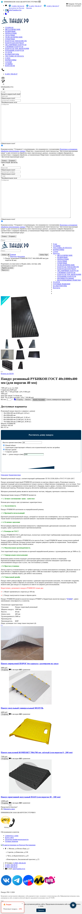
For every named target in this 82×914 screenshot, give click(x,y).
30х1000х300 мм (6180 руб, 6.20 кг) (16, 413)
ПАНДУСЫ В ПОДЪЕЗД (14, 43)
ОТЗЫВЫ (8, 64)
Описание (4, 475)
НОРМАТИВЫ (10, 60)
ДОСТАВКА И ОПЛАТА (14, 56)
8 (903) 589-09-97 (11, 867)
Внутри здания (10, 449)
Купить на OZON (7, 374)
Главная (13, 254)
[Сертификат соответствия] (15, 399)
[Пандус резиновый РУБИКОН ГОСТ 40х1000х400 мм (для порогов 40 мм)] (27, 338)
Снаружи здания (11, 452)
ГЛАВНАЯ (9, 27)
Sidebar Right (44, 254)
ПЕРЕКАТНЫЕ (11, 33)
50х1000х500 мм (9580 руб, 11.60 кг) (17, 417)
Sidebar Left (5, 254)
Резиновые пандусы (12, 909)
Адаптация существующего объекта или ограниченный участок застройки (32, 447)
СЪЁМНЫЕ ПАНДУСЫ (14, 46)
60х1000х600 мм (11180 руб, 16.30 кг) (17, 419)
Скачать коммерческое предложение (58, 399)
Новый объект (10, 445)
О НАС (7, 58)
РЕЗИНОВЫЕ (10, 31)
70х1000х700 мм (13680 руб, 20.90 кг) (17, 422)
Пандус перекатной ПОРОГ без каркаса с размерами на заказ (30, 663)
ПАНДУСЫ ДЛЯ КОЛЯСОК (16, 41)
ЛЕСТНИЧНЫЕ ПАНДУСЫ (15, 45)
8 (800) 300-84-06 (19, 863)
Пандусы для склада (17, 256)
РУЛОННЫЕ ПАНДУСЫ (14, 50)
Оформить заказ (9, 809)
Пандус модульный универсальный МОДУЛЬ (22, 708)
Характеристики (15, 475)
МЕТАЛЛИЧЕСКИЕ (12, 29)
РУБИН (69, 599)
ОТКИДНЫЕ (10, 39)
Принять (41, 910)
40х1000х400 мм (9, 415)
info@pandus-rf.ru (15, 10)
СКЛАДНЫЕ (10, 35)
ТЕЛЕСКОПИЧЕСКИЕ (14, 37)
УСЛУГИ (8, 52)
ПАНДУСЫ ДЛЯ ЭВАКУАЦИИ (17, 48)
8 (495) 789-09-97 (11, 74)
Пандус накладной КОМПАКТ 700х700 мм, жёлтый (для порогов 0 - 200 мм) (36, 752)
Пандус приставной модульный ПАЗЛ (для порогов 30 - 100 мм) (30, 797)
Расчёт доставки (39, 399)
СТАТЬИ (8, 62)
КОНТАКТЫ (10, 66)
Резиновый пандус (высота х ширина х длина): (18, 411)
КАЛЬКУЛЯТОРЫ (12, 54)
